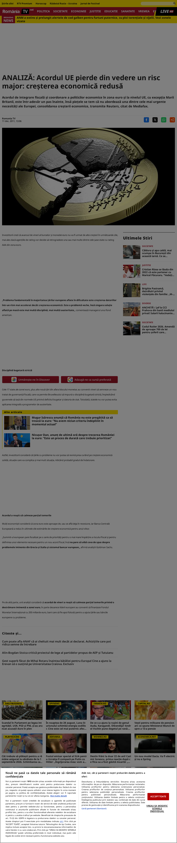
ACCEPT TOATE (158, 796)
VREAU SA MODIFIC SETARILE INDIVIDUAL (157, 808)
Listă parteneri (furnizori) (94, 808)
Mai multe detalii (58, 796)
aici (61, 821)
